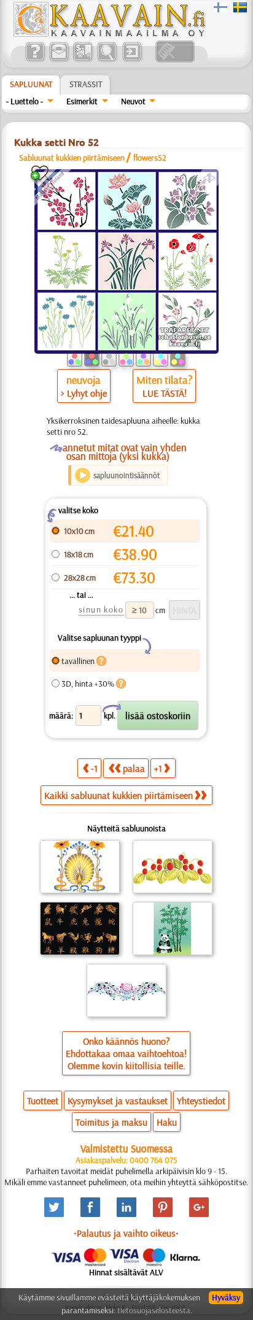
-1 (94, 768)
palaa (134, 768)
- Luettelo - (24, 101)
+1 (158, 768)
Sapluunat (31, 84)
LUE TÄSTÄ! (164, 393)
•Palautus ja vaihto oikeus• (126, 1233)
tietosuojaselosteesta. (154, 1310)
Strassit (85, 84)
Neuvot (133, 101)
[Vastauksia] (35, 59)
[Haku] (107, 59)
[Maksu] (83, 59)
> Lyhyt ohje (84, 393)
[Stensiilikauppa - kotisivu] (108, 33)
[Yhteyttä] (59, 59)
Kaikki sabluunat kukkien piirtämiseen (118, 795)
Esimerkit (82, 101)
